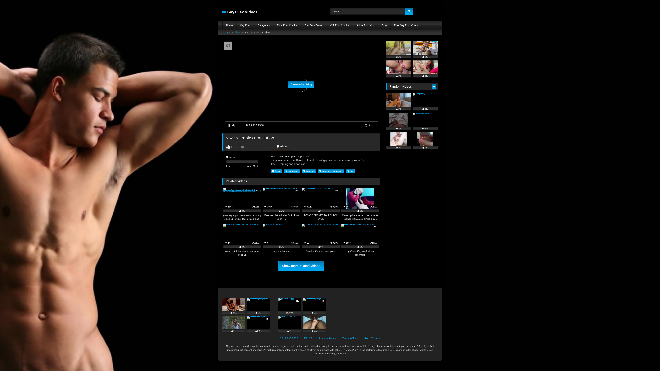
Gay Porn (245, 25)
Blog (384, 25)
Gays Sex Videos (241, 11)
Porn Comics (372, 338)
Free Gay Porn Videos (406, 25)
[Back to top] (649, 360)
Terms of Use (350, 338)
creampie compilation (332, 171)
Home (229, 25)
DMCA (308, 338)
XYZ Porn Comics (339, 25)
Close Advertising (301, 84)
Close (237, 32)
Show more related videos (301, 266)
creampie (310, 171)
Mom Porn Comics (287, 25)
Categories (264, 25)
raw (351, 171)
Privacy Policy (327, 338)
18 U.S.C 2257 (289, 338)
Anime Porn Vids (365, 25)
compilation (293, 171)
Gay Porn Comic (313, 25)
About (283, 146)
